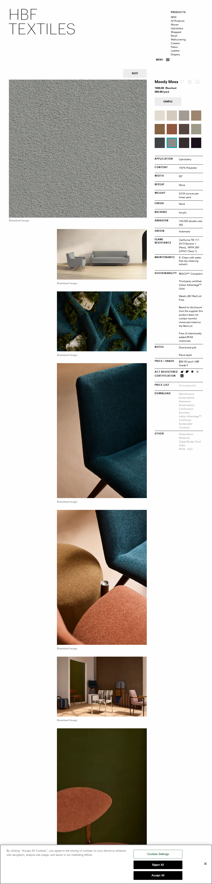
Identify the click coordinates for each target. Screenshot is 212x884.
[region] (106, 864)
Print (199, 83)
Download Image (19, 220)
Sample (168, 102)
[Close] (205, 863)
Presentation (186, 434)
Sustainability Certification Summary (186, 409)
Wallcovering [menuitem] (178, 39)
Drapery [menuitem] (175, 54)
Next (135, 74)
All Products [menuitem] (177, 20)
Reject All (158, 864)
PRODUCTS (178, 12)
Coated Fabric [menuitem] (175, 45)
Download (191, 83)
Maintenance (186, 393)
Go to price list (187, 385)
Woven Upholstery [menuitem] (177, 26)
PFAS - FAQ (186, 449)
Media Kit (184, 437)
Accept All (158, 875)
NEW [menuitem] (173, 17)
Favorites (184, 82)
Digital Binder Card (190, 441)
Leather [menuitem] (175, 50)
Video (182, 445)
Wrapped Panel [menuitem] (176, 33)
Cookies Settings (158, 854)
